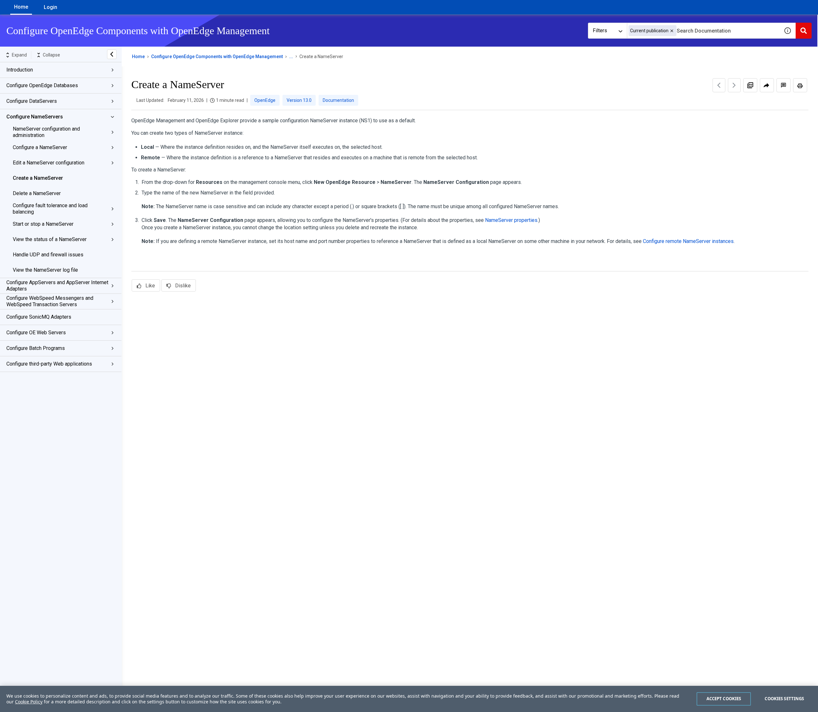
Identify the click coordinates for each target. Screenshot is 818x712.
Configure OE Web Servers (36, 332)
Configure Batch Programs (35, 348)
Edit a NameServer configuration (48, 163)
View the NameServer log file (45, 270)
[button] (671, 30)
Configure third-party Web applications (49, 364)
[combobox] (703, 31)
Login (50, 7)
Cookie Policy (28, 702)
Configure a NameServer (40, 147)
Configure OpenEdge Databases (42, 85)
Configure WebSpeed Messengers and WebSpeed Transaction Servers (49, 301)
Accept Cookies (723, 698)
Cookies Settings (784, 698)
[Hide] (112, 54)
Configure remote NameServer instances (688, 241)
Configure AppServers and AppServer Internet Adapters (57, 285)
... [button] (291, 56)
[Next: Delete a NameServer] (734, 85)
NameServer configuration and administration (46, 132)
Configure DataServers (31, 101)
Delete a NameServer (37, 193)
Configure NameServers (34, 117)
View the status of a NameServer (50, 239)
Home (21, 7)
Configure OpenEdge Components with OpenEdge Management (217, 56)
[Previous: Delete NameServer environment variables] (719, 85)
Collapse (51, 54)
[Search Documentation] (804, 31)
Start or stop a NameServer (43, 224)
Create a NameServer (38, 178)
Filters (600, 30)
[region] (409, 699)
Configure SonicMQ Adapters (38, 317)
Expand (19, 54)
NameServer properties (511, 220)
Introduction (19, 70)
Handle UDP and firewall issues (48, 255)
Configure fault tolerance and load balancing (50, 208)
